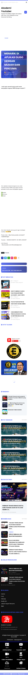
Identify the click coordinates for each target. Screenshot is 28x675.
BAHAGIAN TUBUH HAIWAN (15, 410)
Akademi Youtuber (19, 635)
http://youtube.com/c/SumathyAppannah (12, 245)
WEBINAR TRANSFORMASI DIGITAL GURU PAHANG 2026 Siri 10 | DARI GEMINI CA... (12, 508)
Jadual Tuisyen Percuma (8, 604)
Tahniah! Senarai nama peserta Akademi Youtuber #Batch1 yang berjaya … (17, 398)
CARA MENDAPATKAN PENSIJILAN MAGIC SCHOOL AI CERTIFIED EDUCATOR (18, 314)
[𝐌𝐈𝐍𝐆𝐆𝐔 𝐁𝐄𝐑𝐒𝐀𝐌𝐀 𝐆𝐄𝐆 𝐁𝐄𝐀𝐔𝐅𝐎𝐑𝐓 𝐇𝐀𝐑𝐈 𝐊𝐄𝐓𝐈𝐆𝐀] (7, 3)
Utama (3, 594)
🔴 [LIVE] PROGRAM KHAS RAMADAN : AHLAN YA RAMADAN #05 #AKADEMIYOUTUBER (13, 455)
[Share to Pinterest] (12, 258)
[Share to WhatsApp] (8, 258)
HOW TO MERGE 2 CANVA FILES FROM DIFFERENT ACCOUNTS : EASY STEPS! (17, 293)
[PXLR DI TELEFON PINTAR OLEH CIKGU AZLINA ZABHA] (5, 309)
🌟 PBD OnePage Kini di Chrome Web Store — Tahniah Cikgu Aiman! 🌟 (16, 404)
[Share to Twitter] (5, 258)
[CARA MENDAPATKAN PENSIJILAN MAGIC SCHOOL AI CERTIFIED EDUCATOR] (5, 319)
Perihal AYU (10, 640)
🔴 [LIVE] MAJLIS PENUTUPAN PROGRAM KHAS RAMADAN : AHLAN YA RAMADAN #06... (12, 428)
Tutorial (6, 38)
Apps (2, 606)
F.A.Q (2, 596)
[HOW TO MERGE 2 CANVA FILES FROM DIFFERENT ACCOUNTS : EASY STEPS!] (5, 298)
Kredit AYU (4, 601)
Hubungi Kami (18, 640)
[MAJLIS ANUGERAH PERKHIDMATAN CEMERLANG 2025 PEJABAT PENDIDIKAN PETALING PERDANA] (4, 545)
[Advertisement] (14, 34)
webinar (3, 2)
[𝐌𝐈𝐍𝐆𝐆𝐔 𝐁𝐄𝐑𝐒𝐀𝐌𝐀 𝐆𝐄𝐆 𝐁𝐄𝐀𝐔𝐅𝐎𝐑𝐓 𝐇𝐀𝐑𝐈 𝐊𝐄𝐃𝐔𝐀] (4, 537)
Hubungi (3, 599)
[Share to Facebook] (2, 258)
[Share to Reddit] (15, 258)
